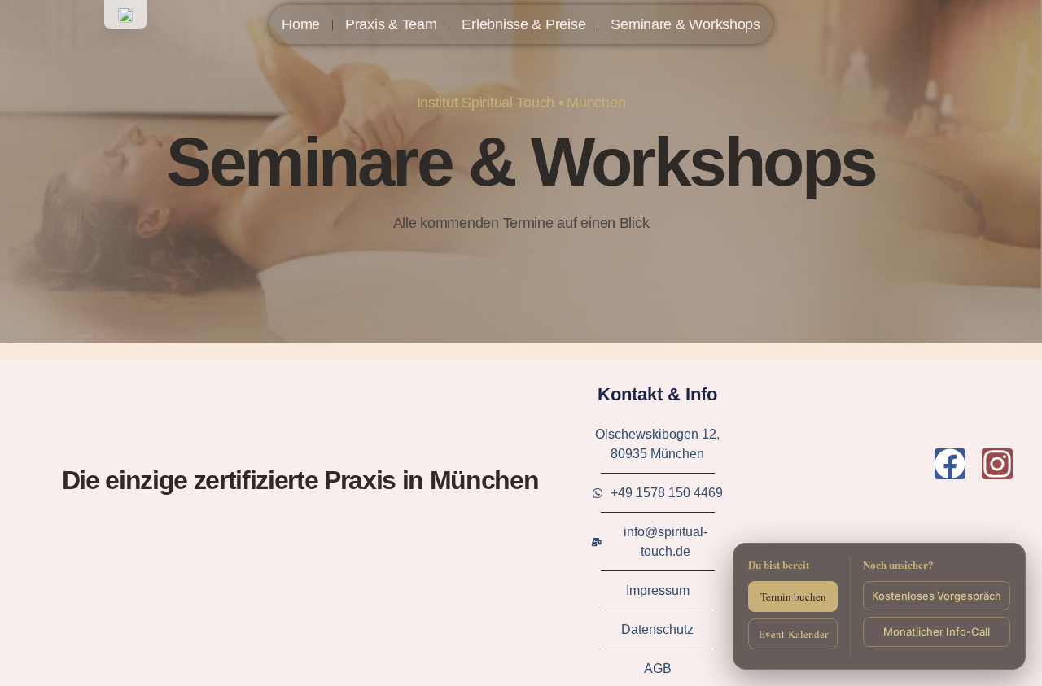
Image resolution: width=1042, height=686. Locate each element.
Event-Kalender (793, 634)
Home (301, 24)
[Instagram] (997, 463)
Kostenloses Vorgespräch (936, 595)
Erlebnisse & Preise (523, 24)
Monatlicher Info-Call (936, 631)
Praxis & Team (391, 24)
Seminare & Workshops (685, 24)
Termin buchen (793, 596)
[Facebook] (950, 463)
